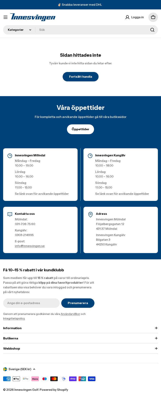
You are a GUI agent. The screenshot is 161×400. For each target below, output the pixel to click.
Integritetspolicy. (14, 318)
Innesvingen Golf (26, 390)
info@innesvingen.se (30, 246)
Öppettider (80, 129)
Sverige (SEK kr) (20, 369)
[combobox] (80, 30)
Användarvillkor (70, 314)
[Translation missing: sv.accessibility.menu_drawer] (5, 17)
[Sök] (152, 29)
